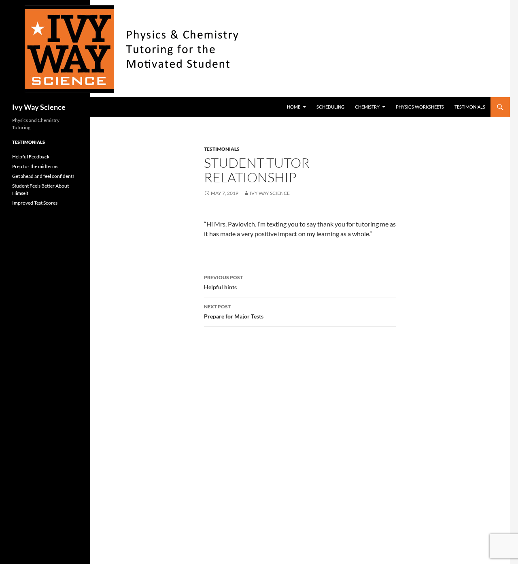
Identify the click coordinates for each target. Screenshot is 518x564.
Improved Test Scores (34, 203)
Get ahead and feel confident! (43, 176)
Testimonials (469, 106)
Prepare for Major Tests (233, 311)
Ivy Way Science (39, 107)
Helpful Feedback (30, 157)
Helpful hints (223, 282)
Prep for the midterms (35, 166)
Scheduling (330, 106)
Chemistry (367, 106)
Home (293, 106)
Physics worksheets (420, 106)
